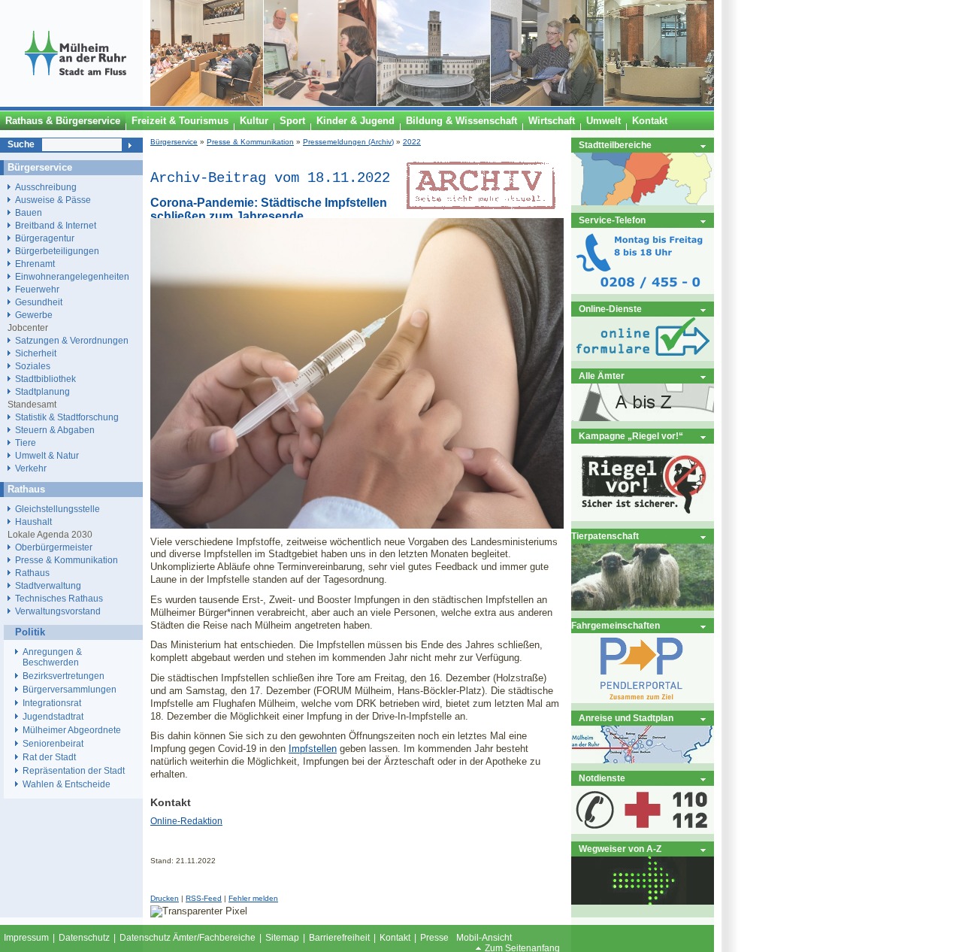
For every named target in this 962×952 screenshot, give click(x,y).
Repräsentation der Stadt (74, 771)
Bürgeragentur (44, 238)
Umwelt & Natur (47, 455)
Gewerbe (34, 315)
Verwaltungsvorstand (58, 611)
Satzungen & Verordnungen (72, 340)
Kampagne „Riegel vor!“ (631, 436)
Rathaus (32, 573)
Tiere (25, 442)
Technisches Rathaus (59, 598)
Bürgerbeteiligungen (57, 251)
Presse (434, 937)
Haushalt (33, 521)
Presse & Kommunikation (250, 142)
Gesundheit (38, 302)
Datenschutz (84, 937)
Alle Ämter (602, 375)
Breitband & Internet (55, 225)
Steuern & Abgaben (55, 430)
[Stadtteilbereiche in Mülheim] (642, 202)
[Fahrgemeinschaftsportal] (642, 699)
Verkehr (31, 468)
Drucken (164, 898)
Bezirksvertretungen (63, 676)
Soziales (32, 366)
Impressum (26, 937)
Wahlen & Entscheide (66, 784)
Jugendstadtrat (53, 716)
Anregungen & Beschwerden (52, 657)
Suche (21, 144)
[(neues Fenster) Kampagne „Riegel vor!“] (642, 517)
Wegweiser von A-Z (620, 848)
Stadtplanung (42, 391)
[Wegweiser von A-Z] (642, 901)
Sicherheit (35, 353)
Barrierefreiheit (339, 937)
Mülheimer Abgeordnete (72, 730)
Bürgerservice (174, 142)
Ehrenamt (35, 263)
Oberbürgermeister (53, 547)
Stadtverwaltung (48, 585)
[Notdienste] (642, 830)
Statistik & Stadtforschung (67, 417)
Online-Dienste (610, 309)
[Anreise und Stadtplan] (642, 760)
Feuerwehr (37, 289)
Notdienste (602, 778)
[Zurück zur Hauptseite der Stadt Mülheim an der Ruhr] (75, 103)
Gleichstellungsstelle (57, 509)
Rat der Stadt (49, 757)
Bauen (28, 212)
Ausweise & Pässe (53, 200)
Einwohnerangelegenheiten (72, 276)
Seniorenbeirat (53, 743)
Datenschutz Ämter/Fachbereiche (187, 937)
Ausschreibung (46, 187)
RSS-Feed (204, 898)
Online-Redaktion (186, 821)
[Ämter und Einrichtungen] (642, 417)
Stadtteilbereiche (615, 145)
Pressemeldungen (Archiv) (348, 142)
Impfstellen (313, 748)
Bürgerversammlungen (69, 689)
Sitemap (282, 937)
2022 (412, 142)
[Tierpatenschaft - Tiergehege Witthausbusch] (642, 607)
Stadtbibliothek (45, 379)
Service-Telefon (612, 220)
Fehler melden (253, 898)
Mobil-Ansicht (484, 937)
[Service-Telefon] (642, 290)
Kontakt (395, 937)
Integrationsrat (52, 703)
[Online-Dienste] (642, 357)
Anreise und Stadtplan (626, 718)
